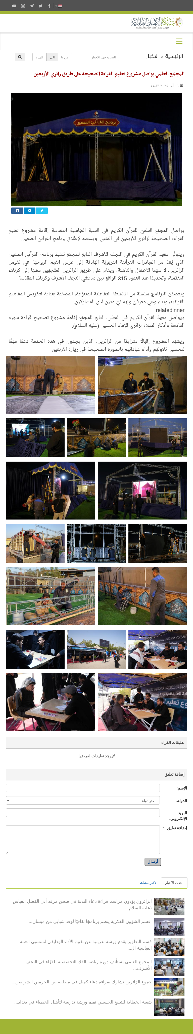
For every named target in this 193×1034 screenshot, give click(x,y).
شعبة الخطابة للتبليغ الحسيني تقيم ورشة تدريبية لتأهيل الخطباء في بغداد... (83, 1001)
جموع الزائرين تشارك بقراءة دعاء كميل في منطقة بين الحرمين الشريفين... (82, 981)
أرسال (153, 861)
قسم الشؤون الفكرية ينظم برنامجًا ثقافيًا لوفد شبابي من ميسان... (90, 921)
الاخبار (152, 56)
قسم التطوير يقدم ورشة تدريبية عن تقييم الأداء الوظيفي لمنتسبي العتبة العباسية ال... (86, 944)
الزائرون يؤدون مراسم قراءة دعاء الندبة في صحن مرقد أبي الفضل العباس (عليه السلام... (82, 904)
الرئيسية (174, 56)
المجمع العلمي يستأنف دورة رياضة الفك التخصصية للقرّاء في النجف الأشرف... (89, 964)
